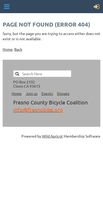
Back (18, 49)
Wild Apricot (52, 136)
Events (47, 93)
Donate (63, 93)
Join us (32, 93)
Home (8, 49)
